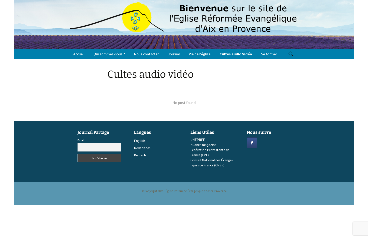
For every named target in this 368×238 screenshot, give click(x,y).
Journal (174, 54)
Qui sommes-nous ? (109, 54)
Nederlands (142, 148)
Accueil (78, 54)
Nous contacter (146, 54)
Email (81, 140)
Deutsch (140, 155)
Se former (269, 54)
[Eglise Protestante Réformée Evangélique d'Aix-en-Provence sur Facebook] (252, 142)
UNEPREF (197, 139)
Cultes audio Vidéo (236, 54)
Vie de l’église (199, 54)
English (139, 140)
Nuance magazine (203, 145)
